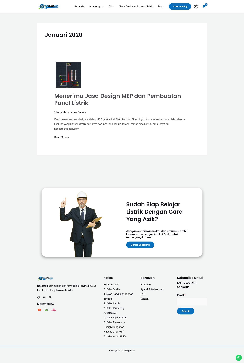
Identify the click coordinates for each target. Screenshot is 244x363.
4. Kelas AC (110, 312)
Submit (186, 311)
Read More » (61, 137)
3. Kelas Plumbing (114, 308)
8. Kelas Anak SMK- (115, 336)
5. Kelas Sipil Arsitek (115, 317)
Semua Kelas (111, 284)
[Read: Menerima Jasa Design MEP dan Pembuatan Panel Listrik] (68, 74)
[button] (180, 6)
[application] (101, 6)
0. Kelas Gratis (112, 289)
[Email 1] (50, 297)
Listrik (73, 112)
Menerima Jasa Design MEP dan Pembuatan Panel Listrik (117, 99)
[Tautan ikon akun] (196, 6)
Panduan (145, 284)
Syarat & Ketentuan (151, 289)
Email (181, 295)
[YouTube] (44, 297)
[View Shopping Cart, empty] (204, 6)
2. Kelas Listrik (112, 303)
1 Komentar (60, 112)
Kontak (144, 298)
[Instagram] (38, 297)
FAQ (142, 294)
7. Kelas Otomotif (114, 331)
